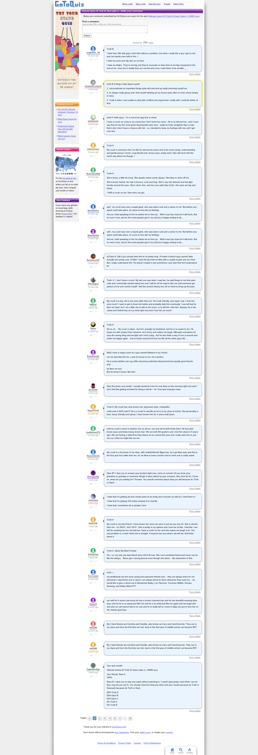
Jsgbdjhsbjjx (93, 669)
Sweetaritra (93, 210)
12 (130, 718)
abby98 (93, 627)
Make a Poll (140, 4)
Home (172, 753)
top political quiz (69, 178)
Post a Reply (194, 74)
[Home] (69, 4)
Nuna (93, 328)
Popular (167, 4)
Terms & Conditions (106, 743)
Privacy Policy (124, 743)
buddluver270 (93, 432)
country (169, 732)
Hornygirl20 (93, 477)
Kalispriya (93, 554)
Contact (137, 743)
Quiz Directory (154, 4)
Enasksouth (93, 356)
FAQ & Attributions (152, 743)
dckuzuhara (93, 149)
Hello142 (93, 523)
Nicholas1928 (93, 174)
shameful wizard (93, 86)
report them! (67, 214)
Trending (189, 753)
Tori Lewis (93, 576)
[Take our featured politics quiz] (67, 164)
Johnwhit (93, 500)
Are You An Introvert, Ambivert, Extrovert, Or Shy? (68, 112)
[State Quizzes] (67, 49)
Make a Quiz (127, 4)
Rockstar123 (93, 260)
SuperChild (93, 410)
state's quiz (145, 732)
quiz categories (122, 732)
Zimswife (93, 390)
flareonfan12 (93, 456)
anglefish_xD (93, 52)
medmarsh (93, 121)
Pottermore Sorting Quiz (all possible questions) (66, 129)
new (151, 42)
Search (180, 753)
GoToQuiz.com (119, 727)
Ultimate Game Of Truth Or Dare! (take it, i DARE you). (174, 16)
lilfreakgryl (93, 284)
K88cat (93, 304)
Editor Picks (178, 4)
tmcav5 (93, 604)
